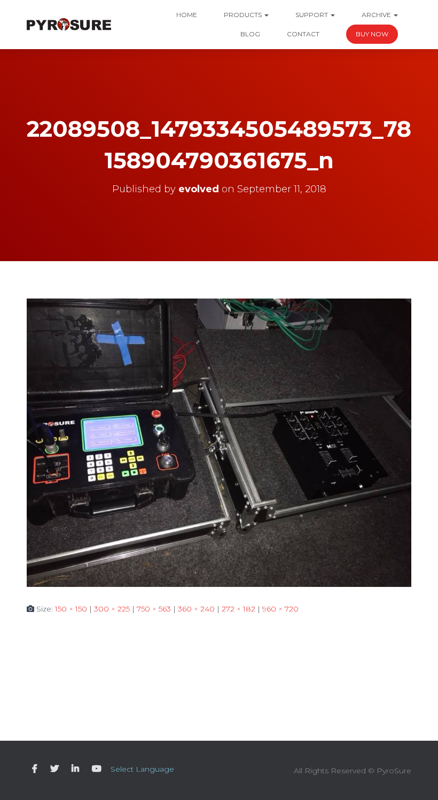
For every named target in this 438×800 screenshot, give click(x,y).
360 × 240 (196, 609)
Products (243, 15)
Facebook (35, 769)
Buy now (372, 34)
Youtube (97, 769)
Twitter (54, 769)
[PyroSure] (69, 24)
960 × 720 (280, 609)
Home (186, 15)
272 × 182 (238, 609)
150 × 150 (71, 609)
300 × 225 (112, 609)
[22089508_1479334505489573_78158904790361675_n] (219, 441)
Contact (303, 34)
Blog (250, 34)
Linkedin (75, 769)
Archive (377, 15)
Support (312, 15)
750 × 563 (154, 609)
